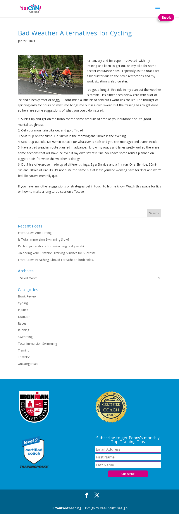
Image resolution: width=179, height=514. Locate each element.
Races (22, 323)
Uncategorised (28, 364)
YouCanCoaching (68, 508)
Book (166, 17)
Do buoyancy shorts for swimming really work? (51, 246)
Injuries (23, 310)
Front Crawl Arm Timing (35, 233)
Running (23, 330)
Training (23, 350)
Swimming (25, 337)
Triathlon (24, 357)
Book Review (27, 296)
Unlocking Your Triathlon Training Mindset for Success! (56, 253)
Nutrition (24, 317)
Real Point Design (113, 508)
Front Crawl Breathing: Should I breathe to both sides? (56, 260)
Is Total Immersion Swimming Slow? (43, 239)
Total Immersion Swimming (37, 343)
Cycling (23, 303)
